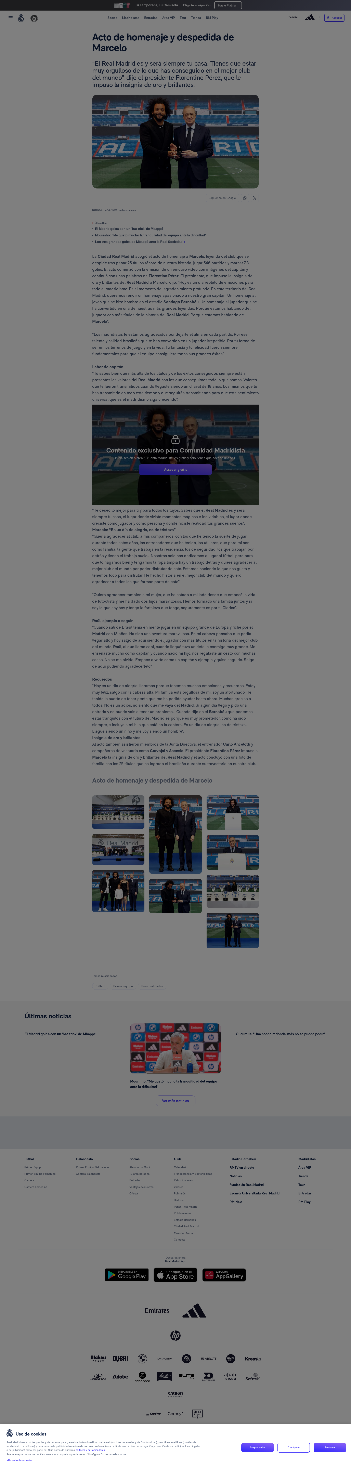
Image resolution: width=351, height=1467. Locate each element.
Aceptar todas (257, 1447)
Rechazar (330, 1447)
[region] (175, 1445)
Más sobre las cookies (19, 1460)
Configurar (294, 1447)
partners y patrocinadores (90, 1450)
